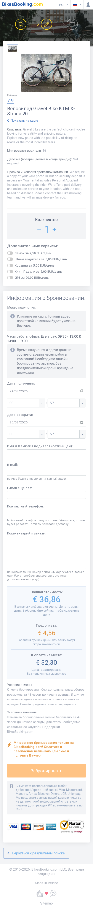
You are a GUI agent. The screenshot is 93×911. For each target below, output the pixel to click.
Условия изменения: (22, 712)
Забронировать (47, 770)
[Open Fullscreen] (46, 73)
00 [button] (11, 403)
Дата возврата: (20, 415)
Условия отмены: (20, 685)
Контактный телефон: (25, 506)
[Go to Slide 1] (12, 49)
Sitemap (46, 903)
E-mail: (12, 465)
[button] (77, 4)
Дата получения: (21, 383)
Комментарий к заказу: (26, 533)
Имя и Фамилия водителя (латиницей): (40, 446)
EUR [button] (62, 4)
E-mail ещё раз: (19, 488)
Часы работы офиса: (44, 338)
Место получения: (21, 307)
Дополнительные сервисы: (32, 246)
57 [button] (52, 403)
